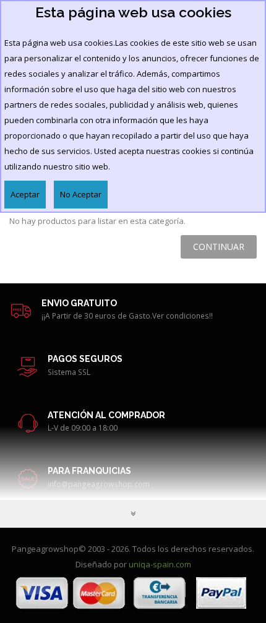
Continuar (218, 246)
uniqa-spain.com (160, 564)
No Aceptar (80, 194)
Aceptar (25, 194)
